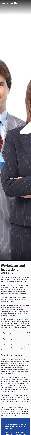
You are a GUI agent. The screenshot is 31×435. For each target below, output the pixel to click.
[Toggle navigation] (28, 3)
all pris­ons (23, 319)
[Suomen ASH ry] (9, 2)
